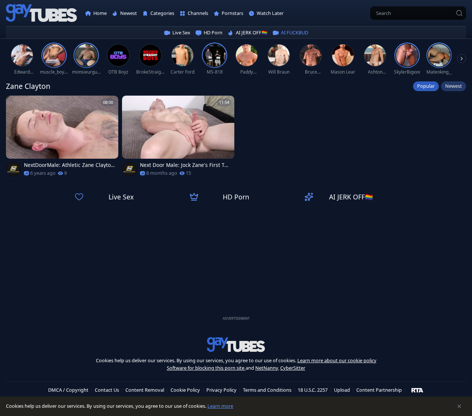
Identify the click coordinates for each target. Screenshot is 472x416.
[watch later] (15, 105)
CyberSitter (292, 367)
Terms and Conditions (267, 389)
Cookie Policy (185, 389)
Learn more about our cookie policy (336, 360)
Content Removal (144, 389)
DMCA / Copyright (68, 389)
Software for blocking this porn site (206, 367)
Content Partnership (379, 389)
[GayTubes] (41, 13)
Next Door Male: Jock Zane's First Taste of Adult (185, 165)
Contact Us (107, 389)
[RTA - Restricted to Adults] (417, 390)
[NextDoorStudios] (13, 169)
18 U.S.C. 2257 (313, 389)
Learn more (220, 406)
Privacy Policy (221, 389)
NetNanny (266, 367)
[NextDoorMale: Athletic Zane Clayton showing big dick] (62, 138)
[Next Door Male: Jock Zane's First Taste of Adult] (178, 138)
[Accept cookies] (459, 406)
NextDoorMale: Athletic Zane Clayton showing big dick (69, 165)
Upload (342, 389)
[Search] (459, 13)
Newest (453, 86)
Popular (426, 86)
